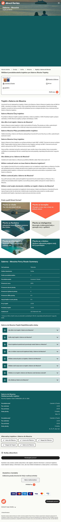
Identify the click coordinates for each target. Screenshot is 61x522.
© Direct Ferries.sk (5, 512)
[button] (31, 330)
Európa (15, 69)
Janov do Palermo (10, 440)
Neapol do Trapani (10, 445)
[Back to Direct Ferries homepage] (10, 3)
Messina (29, 69)
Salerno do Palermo (28, 445)
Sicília (22, 69)
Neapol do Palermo (46, 440)
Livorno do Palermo (28, 440)
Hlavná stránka (5, 69)
